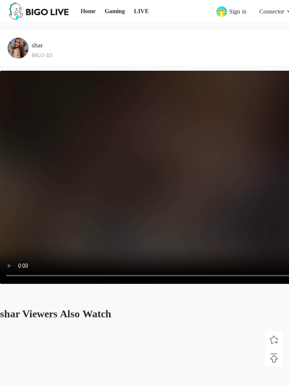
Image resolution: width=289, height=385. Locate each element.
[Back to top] (274, 358)
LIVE (141, 11)
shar (37, 45)
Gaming (115, 11)
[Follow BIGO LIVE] (274, 340)
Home (88, 11)
